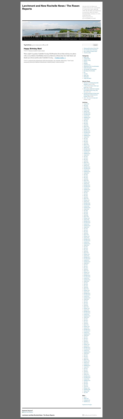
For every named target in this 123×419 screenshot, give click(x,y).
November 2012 (87, 349)
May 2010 (86, 385)
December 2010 (87, 376)
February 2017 (87, 272)
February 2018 (87, 254)
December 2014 (87, 311)
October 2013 (86, 332)
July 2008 (86, 392)
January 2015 (86, 309)
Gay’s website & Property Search (69, 39)
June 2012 (86, 356)
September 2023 (87, 153)
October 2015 (86, 296)
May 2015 (86, 303)
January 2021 (86, 201)
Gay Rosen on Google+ (87, 404)
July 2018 (86, 246)
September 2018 (87, 243)
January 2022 (86, 183)
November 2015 (87, 294)
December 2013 (87, 329)
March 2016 (86, 288)
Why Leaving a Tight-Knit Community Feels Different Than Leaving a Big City (91, 90)
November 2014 (87, 312)
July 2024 (86, 138)
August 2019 (86, 227)
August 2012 (86, 353)
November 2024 (87, 132)
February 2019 (87, 236)
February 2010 (87, 388)
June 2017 (86, 266)
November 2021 (87, 186)
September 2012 (87, 352)
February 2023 (87, 164)
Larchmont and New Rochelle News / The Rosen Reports (50, 7)
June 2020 (86, 212)
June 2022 (86, 176)
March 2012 (86, 359)
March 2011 (86, 373)
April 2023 (86, 161)
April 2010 (86, 386)
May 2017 (86, 267)
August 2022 (86, 173)
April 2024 (86, 143)
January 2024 (86, 147)
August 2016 (86, 281)
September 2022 (87, 171)
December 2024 (87, 131)
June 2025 (86, 122)
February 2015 (87, 308)
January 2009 (86, 391)
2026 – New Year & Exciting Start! (91, 97)
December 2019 (87, 221)
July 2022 (86, 174)
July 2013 (86, 337)
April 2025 (86, 125)
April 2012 (86, 358)
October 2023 (86, 152)
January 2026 (86, 111)
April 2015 (86, 305)
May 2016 (86, 285)
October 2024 (86, 134)
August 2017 (86, 263)
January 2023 (86, 165)
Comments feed (87, 400)
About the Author (83, 39)
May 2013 (86, 340)
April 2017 (86, 269)
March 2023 (86, 162)
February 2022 (87, 182)
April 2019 (86, 233)
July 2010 (86, 382)
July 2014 (86, 319)
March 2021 (86, 198)
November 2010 (87, 377)
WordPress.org (87, 401)
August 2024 (86, 137)
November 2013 (87, 331)
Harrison (85, 61)
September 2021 (87, 189)
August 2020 (86, 209)
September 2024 (87, 135)
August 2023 (86, 155)
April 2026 (86, 107)
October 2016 (86, 278)
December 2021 (87, 185)
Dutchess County (87, 60)
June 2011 (86, 368)
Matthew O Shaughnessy (41, 62)
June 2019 (86, 230)
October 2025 (86, 116)
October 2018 (86, 242)
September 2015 (87, 297)
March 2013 (86, 343)
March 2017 (86, 270)
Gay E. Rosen (41, 50)
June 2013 (86, 338)
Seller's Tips (86, 75)
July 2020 (86, 210)
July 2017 (86, 264)
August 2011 (86, 367)
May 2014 (86, 322)
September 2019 (87, 225)
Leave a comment (60, 62)
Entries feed (86, 398)
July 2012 (86, 355)
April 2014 (86, 323)
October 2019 (86, 224)
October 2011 (86, 364)
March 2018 (86, 252)
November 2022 (87, 168)
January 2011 (86, 374)
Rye (54, 60)
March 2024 (86, 144)
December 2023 (87, 149)
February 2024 (87, 146)
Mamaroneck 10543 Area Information (44, 60)
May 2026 (86, 105)
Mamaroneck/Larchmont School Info (33, 39)
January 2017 (86, 273)
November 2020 (87, 204)
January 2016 (86, 291)
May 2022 (86, 177)
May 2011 (86, 370)
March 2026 (86, 108)
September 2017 (87, 261)
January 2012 (86, 362)
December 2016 (87, 275)
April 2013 (86, 341)
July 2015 (86, 300)
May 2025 (86, 123)
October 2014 (86, 314)
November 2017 (87, 258)
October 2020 (86, 206)
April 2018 (86, 251)
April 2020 (86, 215)
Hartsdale (86, 63)
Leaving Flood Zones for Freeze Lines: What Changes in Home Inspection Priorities (91, 95)
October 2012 (86, 350)
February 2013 (87, 344)
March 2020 (86, 216)
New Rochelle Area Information (90, 69)
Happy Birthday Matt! (33, 48)
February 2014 (87, 326)
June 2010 (86, 383)
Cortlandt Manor (87, 58)
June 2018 (86, 248)
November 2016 (87, 276)
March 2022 (86, 180)
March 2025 (86, 126)
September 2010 (87, 380)
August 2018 (86, 245)
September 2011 (87, 365)
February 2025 (87, 128)
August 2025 (86, 119)
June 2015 (86, 302)
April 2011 (86, 371)
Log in (85, 397)
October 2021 (86, 188)
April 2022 (86, 179)
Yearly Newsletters (87, 78)
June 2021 (86, 194)
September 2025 (87, 117)
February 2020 (87, 218)
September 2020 (87, 207)
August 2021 (86, 191)
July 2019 (86, 228)
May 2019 (86, 231)
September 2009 (87, 389)
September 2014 (87, 316)
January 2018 (86, 255)
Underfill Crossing (51, 62)
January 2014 (86, 328)
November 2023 (87, 150)
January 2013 (86, 346)
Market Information (88, 67)
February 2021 (87, 200)
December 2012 (87, 347)
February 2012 (87, 361)
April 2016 (86, 287)
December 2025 (87, 113)
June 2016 (86, 284)
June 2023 (86, 158)
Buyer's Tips (86, 57)
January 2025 (86, 129)
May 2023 (86, 159)
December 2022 (87, 167)
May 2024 (86, 141)
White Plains (64, 60)
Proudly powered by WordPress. (90, 415)
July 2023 (86, 156)
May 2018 (86, 249)
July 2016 (86, 282)
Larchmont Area (32, 60)
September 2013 (87, 334)
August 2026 (86, 103)
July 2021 (86, 192)
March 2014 (86, 325)
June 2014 (86, 320)
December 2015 (87, 293)
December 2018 (87, 239)
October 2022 (86, 170)
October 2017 (86, 260)
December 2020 (87, 203)
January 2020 (86, 219)
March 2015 (86, 306)
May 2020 (86, 213)
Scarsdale (58, 60)
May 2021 (86, 195)
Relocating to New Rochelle (89, 70)
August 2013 (86, 335)
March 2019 (86, 234)
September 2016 (87, 279)
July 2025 (86, 120)
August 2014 (86, 317)
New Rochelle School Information (51, 39)
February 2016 (87, 290)
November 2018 (87, 240)
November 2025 (87, 114)
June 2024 (86, 140)
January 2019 (86, 237)
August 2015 (86, 299)
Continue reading (60, 58)
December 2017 (87, 257)
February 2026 (87, 110)
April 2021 (86, 197)
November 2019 (87, 222)
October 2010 (86, 379)
